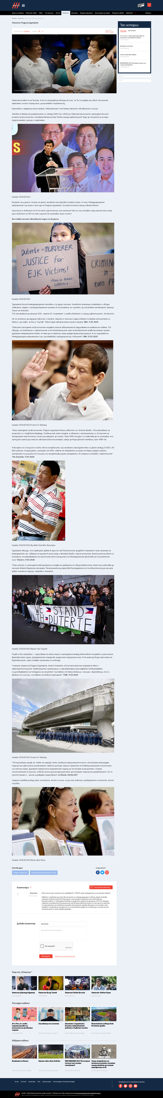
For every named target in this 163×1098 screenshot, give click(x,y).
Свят (41, 13)
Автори (148, 13)
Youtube (135, 1086)
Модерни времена (86, 13)
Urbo (38, 1081)
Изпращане (46, 956)
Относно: (65, 13)
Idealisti (17, 1094)
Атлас (58, 13)
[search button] (149, 5)
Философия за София (102, 13)
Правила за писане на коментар (65, 956)
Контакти (23, 1081)
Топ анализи (49, 13)
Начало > (15, 18)
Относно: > (21, 18)
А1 (135, 13)
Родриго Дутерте (20, 873)
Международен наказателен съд (44, 873)
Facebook (120, 1086)
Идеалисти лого (16, 5)
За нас (17, 1081)
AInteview (74, 13)
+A (39, 31)
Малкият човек (31, 13)
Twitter (125, 1086)
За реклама (31, 1081)
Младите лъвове (118, 13)
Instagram (130, 1086)
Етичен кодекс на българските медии (64, 1081)
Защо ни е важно (18, 13)
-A (42, 31)
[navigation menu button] (23, 5)
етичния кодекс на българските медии (89, 1093)
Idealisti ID (129, 13)
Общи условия (46, 1081)
